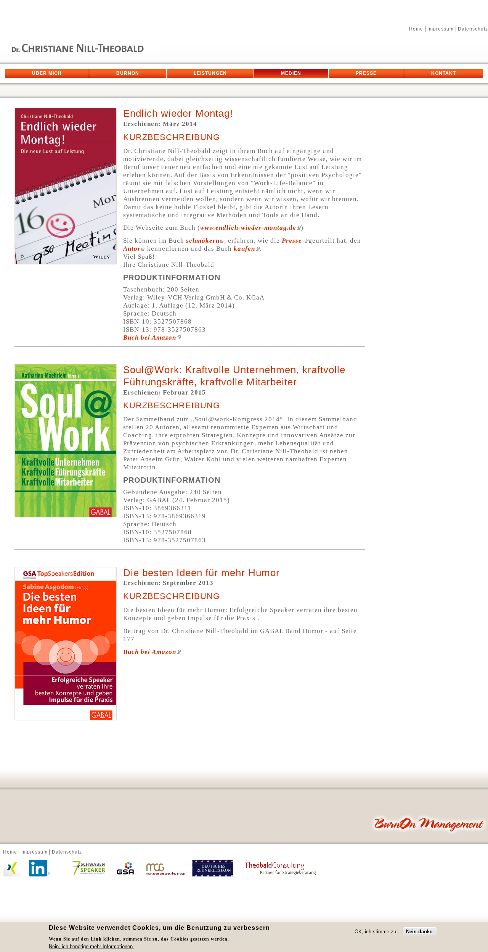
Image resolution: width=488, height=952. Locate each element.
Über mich (47, 73)
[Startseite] (80, 50)
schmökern (203, 240)
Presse (366, 73)
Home (416, 29)
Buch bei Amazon (149, 337)
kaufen (244, 248)
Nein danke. (420, 931)
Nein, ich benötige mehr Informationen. (91, 946)
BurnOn (127, 73)
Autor (132, 248)
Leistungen (210, 73)
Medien (291, 73)
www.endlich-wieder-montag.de (248, 227)
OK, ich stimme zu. (376, 931)
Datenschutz (473, 29)
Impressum (440, 29)
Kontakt (443, 73)
